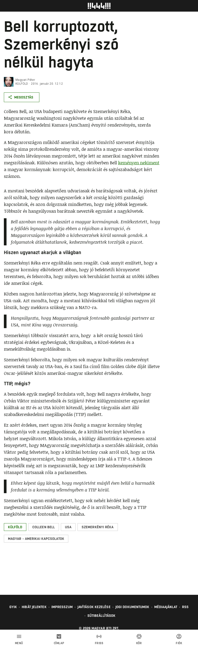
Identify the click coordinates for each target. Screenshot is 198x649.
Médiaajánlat (165, 607)
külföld (21, 83)
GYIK (13, 607)
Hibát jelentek (34, 607)
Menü (19, 643)
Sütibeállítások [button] (101, 616)
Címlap (59, 643)
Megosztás (23, 97)
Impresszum (62, 607)
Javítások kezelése (94, 607)
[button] (15, 527)
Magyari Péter (25, 80)
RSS (185, 607)
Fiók (179, 643)
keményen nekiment (138, 163)
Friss (99, 643)
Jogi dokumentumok (132, 607)
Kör (139, 643)
